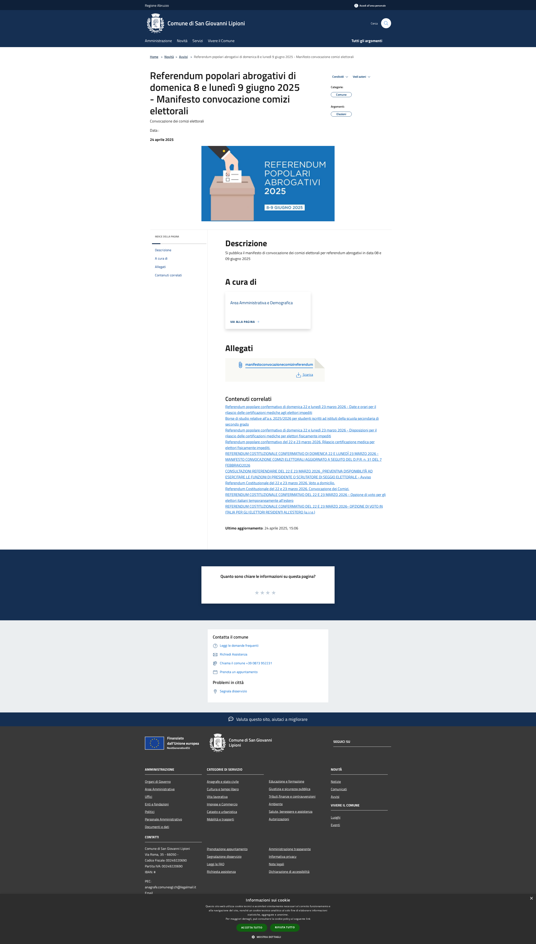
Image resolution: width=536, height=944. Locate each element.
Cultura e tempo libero (223, 789)
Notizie (336, 781)
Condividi (338, 76)
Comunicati (339, 789)
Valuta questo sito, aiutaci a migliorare (271, 719)
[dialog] (268, 919)
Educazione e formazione (286, 781)
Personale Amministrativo (163, 819)
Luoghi (335, 817)
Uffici (148, 796)
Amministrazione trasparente (290, 848)
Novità (169, 56)
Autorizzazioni (279, 819)
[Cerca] (386, 23)
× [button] (531, 898)
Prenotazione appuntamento (227, 848)
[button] (268, 937)
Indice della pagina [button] (167, 236)
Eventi (335, 824)
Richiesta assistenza (221, 871)
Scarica (308, 374)
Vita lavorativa (217, 796)
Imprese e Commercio (222, 804)
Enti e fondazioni (157, 804)
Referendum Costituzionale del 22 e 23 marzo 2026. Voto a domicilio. (280, 483)
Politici (150, 811)
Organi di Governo (158, 781)
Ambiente (276, 803)
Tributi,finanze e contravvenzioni (292, 796)
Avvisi (183, 56)
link (308, 919)
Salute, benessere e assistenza (290, 811)
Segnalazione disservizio (224, 856)
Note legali (276, 864)
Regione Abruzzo (157, 5)
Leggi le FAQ (215, 864)
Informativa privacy (282, 856)
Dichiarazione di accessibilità (289, 871)
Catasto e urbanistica (222, 811)
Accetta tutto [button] (251, 927)
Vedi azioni (360, 76)
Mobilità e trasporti (220, 819)
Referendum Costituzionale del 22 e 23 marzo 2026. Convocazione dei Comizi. (287, 489)
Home (154, 56)
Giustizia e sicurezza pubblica (289, 788)
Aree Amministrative (160, 789)
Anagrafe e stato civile (223, 781)
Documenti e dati (157, 826)
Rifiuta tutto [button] (285, 927)
